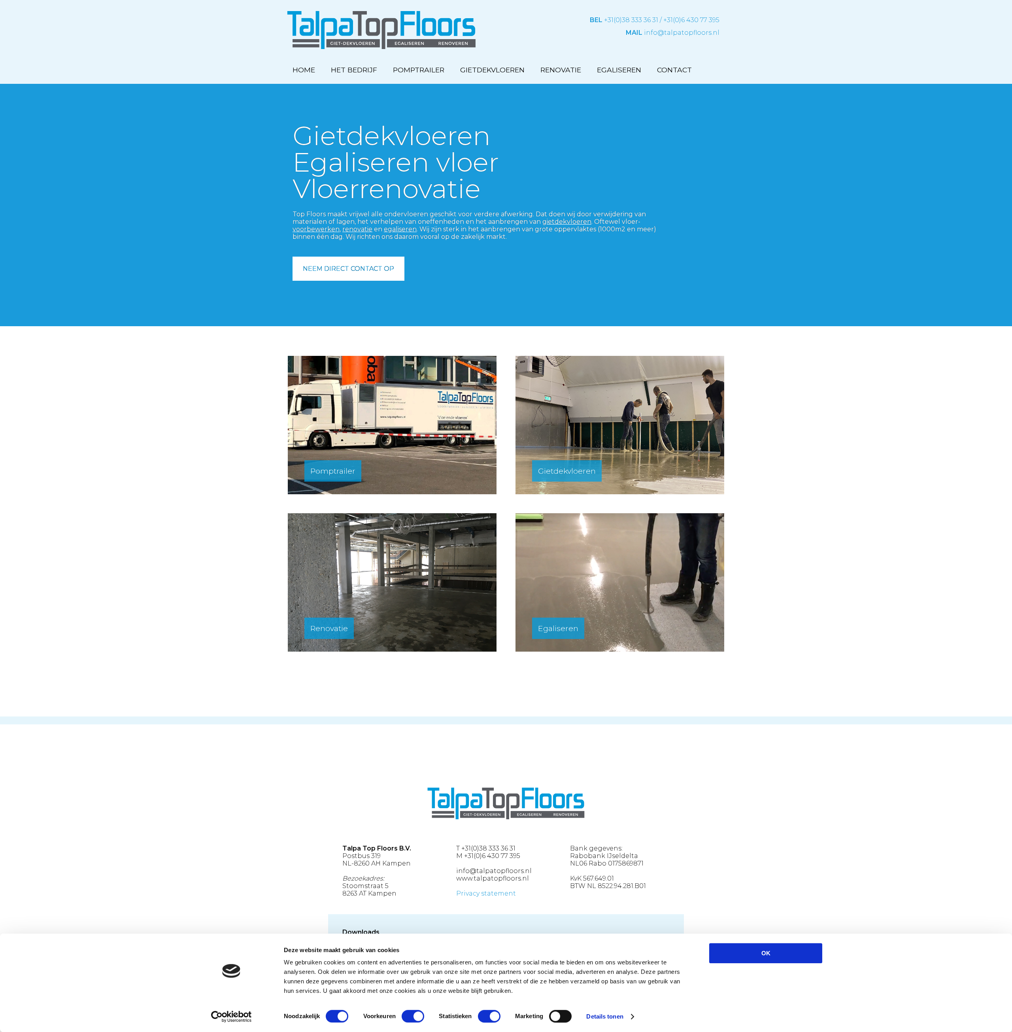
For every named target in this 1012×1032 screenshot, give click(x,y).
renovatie (357, 229)
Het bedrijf (354, 70)
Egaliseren (619, 70)
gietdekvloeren (566, 221)
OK (765, 953)
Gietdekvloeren (492, 70)
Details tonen (604, 1016)
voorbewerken (316, 229)
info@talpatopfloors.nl (681, 32)
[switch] (413, 1016)
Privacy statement (486, 893)
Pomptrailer (418, 70)
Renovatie (560, 70)
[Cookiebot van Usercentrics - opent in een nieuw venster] (231, 1017)
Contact (674, 70)
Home (304, 70)
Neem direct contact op (348, 268)
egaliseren (400, 229)
